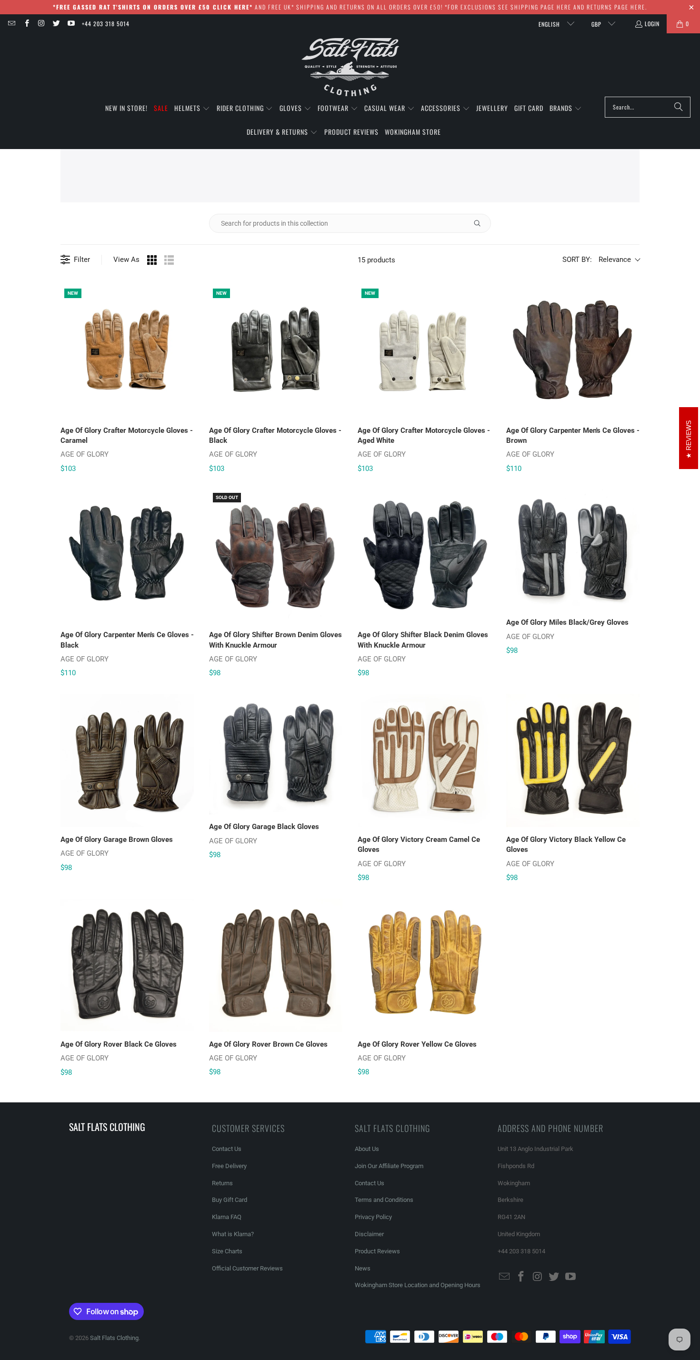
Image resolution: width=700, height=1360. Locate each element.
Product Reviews (377, 1251)
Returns (222, 1183)
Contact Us (226, 1148)
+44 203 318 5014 (106, 24)
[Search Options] (481, 223)
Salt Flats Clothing (114, 1337)
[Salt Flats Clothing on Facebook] (26, 24)
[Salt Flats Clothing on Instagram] (41, 24)
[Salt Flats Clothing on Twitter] (56, 24)
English (550, 24)
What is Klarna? (233, 1234)
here (564, 7)
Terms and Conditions (384, 1199)
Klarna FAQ (226, 1216)
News (362, 1268)
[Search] (678, 107)
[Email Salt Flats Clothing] (11, 24)
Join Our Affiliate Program (389, 1166)
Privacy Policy (373, 1216)
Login (652, 24)
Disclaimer (369, 1234)
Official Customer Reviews (247, 1268)
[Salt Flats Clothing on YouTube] (71, 24)
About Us (367, 1148)
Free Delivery (229, 1166)
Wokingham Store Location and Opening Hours (417, 1285)
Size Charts (227, 1251)
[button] (192, 108)
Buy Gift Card (229, 1199)
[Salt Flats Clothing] (350, 67)
